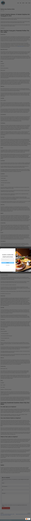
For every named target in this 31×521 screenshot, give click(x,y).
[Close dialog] (30, 249)
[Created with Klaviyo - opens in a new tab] (15, 272)
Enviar (8, 262)
